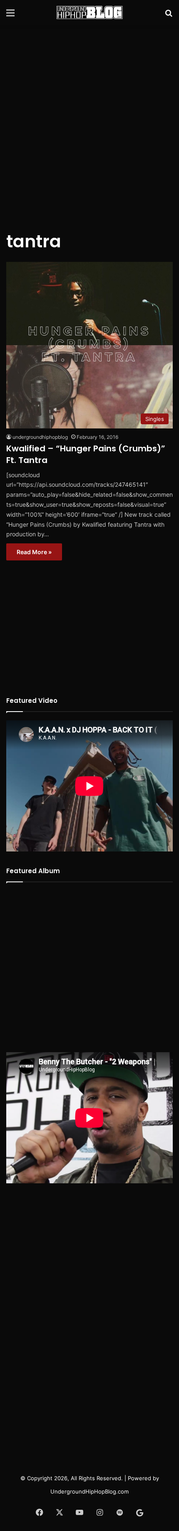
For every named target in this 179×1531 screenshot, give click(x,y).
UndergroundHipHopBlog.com (89, 1491)
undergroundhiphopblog (40, 437)
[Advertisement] (89, 122)
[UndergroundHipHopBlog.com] (89, 12)
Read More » (34, 551)
